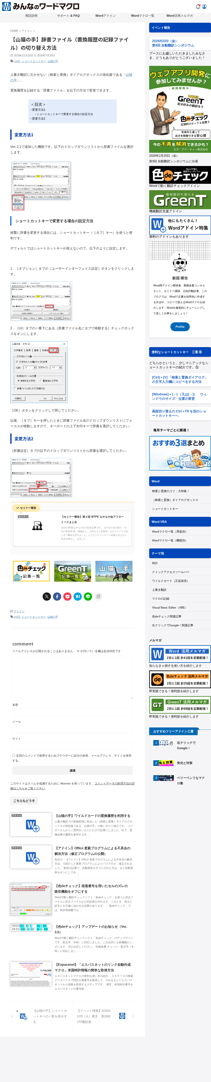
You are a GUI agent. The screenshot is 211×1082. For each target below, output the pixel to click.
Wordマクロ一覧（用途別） (170, 531)
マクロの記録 (160, 598)
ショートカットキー (34, 61)
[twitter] (47, 596)
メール (16, 721)
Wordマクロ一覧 (142, 15)
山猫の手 (53, 61)
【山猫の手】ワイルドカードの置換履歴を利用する (92, 815)
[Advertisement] (180, 821)
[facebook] (57, 596)
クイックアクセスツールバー (171, 572)
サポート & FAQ (68, 15)
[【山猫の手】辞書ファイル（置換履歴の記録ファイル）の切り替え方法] (78, 596)
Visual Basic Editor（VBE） (170, 607)
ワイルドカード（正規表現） (171, 581)
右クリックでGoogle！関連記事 (172, 625)
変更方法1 (38, 109)
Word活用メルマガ (179, 15)
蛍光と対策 (184, 763)
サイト (16, 738)
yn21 (17, 61)
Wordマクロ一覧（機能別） (170, 540)
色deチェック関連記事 (166, 616)
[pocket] (67, 596)
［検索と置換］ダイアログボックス (175, 500)
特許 (155, 563)
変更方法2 (38, 118)
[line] (88, 596)
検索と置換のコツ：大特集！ (171, 491)
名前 (15, 704)
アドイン (19, 611)
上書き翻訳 (159, 590)
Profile (180, 326)
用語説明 (31, 15)
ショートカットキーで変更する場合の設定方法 (65, 114)
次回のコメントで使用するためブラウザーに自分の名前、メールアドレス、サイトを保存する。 (71, 758)
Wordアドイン (105, 15)
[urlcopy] (98, 596)
